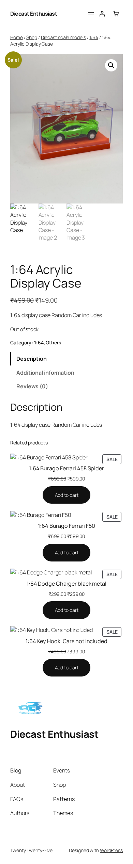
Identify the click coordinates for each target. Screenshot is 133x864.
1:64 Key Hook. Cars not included (66, 641)
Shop (31, 37)
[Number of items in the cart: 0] (116, 13)
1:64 (93, 37)
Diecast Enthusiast (33, 13)
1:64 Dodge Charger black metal (66, 584)
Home (16, 37)
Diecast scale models (63, 37)
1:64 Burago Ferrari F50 (66, 526)
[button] (111, 65)
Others (53, 342)
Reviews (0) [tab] (32, 386)
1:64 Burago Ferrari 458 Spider (66, 468)
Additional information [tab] (45, 372)
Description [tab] (31, 358)
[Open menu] (91, 14)
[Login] (102, 13)
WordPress (111, 850)
